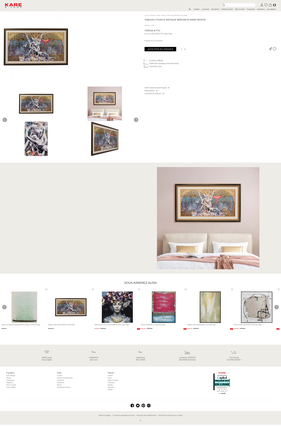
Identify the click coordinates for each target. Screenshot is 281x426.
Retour (59, 385)
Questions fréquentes (65, 378)
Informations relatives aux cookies (170, 415)
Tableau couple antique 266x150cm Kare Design (61, 324)
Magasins (9, 382)
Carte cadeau (11, 387)
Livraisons (60, 380)
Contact (60, 375)
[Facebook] (132, 405)
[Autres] (191, 9)
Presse (8, 378)
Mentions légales (104, 415)
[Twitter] (138, 405)
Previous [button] (5, 120)
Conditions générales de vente (124, 415)
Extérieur (111, 387)
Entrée (110, 375)
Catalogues (10, 380)
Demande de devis (64, 387)
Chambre (111, 382)
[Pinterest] (143, 405)
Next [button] (136, 120)
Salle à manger (113, 380)
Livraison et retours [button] (153, 93)
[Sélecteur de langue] (274, 5)
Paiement (60, 382)
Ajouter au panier (160, 49)
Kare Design (10, 375)
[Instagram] (149, 405)
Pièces (110, 389)
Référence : (148, 25)
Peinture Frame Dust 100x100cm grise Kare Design (248, 324)
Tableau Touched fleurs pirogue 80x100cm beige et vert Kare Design (20, 324)
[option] (70, 121)
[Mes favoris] (266, 5)
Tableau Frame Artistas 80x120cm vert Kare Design (201, 324)
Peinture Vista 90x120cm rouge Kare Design (153, 324)
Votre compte (11, 385)
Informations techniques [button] (156, 88)
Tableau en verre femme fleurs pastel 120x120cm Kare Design (111, 324)
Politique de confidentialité (147, 415)
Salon (110, 378)
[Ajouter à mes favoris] (274, 48)
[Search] (223, 5)
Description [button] (150, 90)
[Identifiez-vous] (262, 5)
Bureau (110, 385)
